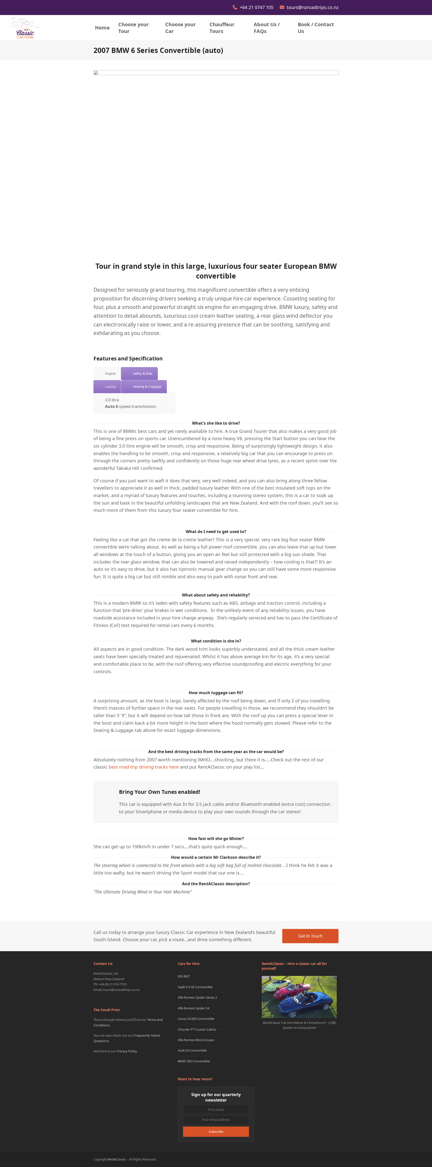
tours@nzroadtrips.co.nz (312, 7)
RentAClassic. (117, 1159)
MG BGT (184, 976)
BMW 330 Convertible (194, 1061)
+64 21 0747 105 (257, 7)
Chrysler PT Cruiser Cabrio (197, 1029)
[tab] (107, 373)
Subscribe (216, 1131)
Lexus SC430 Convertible (196, 1018)
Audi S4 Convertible (192, 1050)
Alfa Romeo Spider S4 (193, 1008)
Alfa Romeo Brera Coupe (196, 1040)
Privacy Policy (127, 1051)
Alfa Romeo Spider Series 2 (197, 997)
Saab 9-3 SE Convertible (195, 987)
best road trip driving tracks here (144, 767)
